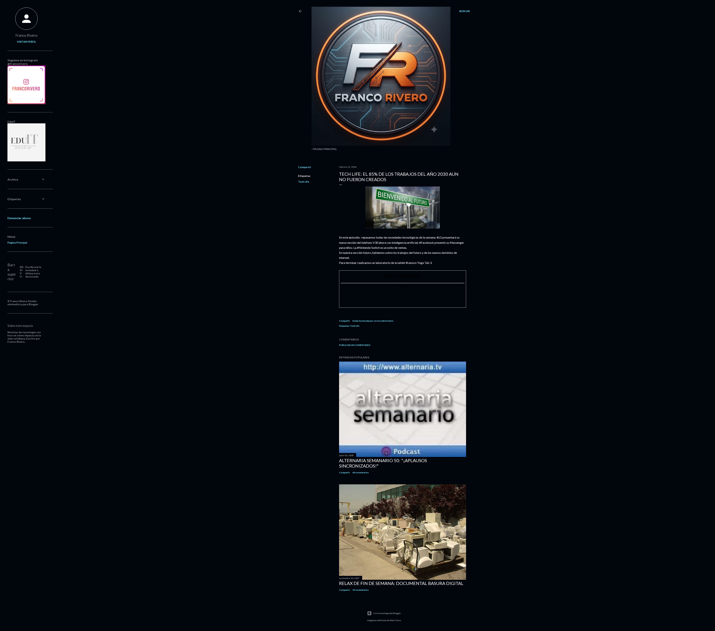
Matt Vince (395, 620)
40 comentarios (360, 472)
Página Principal (325, 149)
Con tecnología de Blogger (387, 613)
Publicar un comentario (354, 345)
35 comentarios (360, 590)
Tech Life (303, 181)
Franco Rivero (26, 35)
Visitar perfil (26, 41)
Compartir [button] (304, 167)
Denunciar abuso (19, 218)
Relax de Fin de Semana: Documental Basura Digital (401, 583)
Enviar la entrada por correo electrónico (372, 320)
